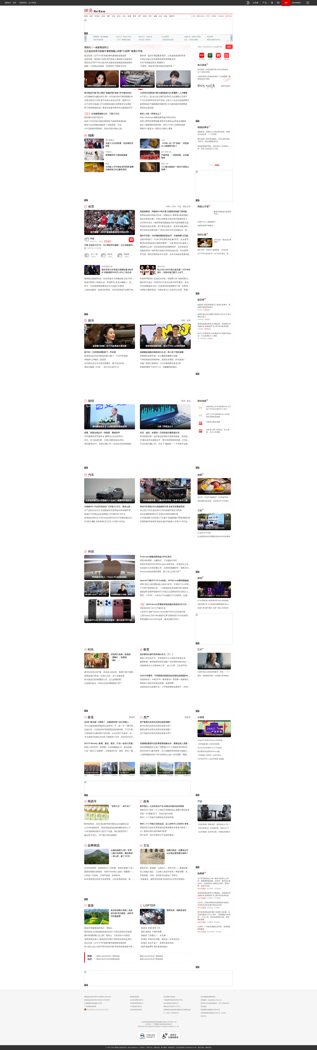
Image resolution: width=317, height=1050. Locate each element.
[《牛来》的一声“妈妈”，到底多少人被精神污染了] (150, 143)
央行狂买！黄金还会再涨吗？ (222, 241)
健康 (155, 16)
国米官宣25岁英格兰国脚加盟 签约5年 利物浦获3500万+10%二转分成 (117, 271)
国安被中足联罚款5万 (93, 117)
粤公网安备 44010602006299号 (97, 1010)
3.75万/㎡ (132, 775)
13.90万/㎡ (187, 775)
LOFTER (149, 905)
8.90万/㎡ (97, 775)
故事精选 (94, 845)
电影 (183, 320)
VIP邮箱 (213, 16)
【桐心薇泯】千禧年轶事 (151, 932)
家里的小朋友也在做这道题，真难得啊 (157, 683)
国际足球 (187, 206)
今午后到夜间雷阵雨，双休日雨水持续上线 (103, 129)
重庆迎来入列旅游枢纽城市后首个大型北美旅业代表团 (108, 932)
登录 (286, 3)
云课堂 (201, 717)
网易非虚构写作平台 (213, 40)
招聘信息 (157, 1047)
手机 (142, 604)
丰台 (103, 775)
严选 (200, 801)
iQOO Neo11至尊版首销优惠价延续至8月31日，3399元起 (167, 604)
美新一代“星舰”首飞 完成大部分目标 (156, 814)
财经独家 (202, 401)
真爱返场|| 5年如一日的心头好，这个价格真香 (104, 676)
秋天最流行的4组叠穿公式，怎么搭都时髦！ (103, 679)
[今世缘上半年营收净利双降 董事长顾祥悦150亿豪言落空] (94, 167)
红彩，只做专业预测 (191, 40)
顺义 (120, 775)
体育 (91, 16)
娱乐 (119, 16)
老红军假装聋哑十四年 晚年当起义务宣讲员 (159, 56)
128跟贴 (217, 908)
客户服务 (164, 1047)
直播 (129, 16)
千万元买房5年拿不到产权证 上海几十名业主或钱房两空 (164, 100)
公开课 (207, 16)
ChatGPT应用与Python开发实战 (210, 740)
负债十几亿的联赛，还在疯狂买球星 (119, 144)
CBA (174, 206)
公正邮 (193, 16)
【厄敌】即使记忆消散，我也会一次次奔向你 (160, 939)
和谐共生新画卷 (147, 108)
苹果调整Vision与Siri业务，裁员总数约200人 (160, 619)
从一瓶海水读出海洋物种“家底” (153, 831)
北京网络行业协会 (169, 997)
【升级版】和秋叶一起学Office (209, 755)
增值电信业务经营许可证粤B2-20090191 (97, 997)
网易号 (171, 16)
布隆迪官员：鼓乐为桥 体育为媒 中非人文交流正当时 (163, 66)
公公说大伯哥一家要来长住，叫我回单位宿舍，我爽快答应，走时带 (214, 154)
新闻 (86, 16)
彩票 (103, 16)
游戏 (200, 578)
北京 (160, 16)
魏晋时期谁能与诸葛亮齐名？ (222, 213)
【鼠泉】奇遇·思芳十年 (150, 928)
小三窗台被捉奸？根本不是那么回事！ (175, 168)
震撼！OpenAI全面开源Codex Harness (164, 129)
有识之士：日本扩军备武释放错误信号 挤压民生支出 (163, 63)
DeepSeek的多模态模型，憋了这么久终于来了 (160, 572)
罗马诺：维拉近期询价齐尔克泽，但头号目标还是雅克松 (164, 254)
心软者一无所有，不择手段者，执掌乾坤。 (103, 875)
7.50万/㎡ (114, 775)
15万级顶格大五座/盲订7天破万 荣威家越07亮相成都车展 (165, 518)
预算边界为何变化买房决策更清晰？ (156, 729)
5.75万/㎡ (170, 775)
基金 (189, 401)
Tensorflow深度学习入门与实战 (210, 748)
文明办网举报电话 (136, 1010)
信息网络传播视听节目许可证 (210, 1010)
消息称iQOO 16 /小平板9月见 (153, 608)
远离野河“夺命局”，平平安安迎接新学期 (101, 66)
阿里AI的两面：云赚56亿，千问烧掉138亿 (164, 117)
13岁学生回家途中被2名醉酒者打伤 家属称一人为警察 (163, 93)
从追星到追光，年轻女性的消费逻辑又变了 (103, 683)
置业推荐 (210, 37)
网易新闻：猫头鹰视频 (100, 37)
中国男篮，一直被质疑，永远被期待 (175, 156)
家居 (145, 16)
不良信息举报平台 (136, 1006)
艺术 (200, 649)
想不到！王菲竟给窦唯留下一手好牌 (161, 125)
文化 (124, 16)
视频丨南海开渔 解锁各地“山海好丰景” (101, 59)
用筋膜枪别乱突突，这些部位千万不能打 (213, 501)
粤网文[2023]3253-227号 (171, 1006)
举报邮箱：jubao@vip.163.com (211, 1000)
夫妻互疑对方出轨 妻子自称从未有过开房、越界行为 (107, 100)
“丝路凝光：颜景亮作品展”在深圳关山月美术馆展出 (162, 879)
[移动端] (248, 2)
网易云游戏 (200, 16)
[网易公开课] (256, 2)
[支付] (272, 2)
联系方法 (149, 1047)
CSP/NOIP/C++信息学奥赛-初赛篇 (211, 759)
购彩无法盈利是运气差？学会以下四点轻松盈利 (166, 121)
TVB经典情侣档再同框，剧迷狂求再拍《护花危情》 (162, 360)
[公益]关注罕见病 (204, 533)
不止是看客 (165, 37)
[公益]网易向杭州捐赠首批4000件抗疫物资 (214, 536)
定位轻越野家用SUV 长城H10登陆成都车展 (159, 514)
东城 (176, 775)
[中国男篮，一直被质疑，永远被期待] (150, 155)
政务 (165, 16)
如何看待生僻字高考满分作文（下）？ (157, 654)
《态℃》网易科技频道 (123, 40)
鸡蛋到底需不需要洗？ (206, 226)
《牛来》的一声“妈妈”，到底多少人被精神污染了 (175, 144)
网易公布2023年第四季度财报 (107, 959)
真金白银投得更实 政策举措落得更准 (100, 56)
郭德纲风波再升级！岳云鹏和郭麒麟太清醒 (159, 356)
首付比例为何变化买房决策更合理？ (156, 726)
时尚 (91, 649)
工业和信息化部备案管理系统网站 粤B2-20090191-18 (158, 1022)
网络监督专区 (225, 10)
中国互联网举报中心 (136, 1003)
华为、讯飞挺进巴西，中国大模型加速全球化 (104, 440)
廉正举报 (201, 1047)
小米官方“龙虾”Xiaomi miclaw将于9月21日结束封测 (162, 612)
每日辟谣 (202, 65)
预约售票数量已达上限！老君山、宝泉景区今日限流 (107, 935)
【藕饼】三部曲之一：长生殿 (153, 935)
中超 (179, 206)
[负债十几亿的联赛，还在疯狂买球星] (94, 143)
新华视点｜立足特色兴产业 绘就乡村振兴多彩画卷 (162, 806)
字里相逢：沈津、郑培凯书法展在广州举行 (159, 875)
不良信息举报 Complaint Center (186, 1047)
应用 (14, 3)
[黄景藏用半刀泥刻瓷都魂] (94, 155)
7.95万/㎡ (153, 775)
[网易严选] (265, 2)
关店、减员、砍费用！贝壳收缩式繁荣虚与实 (160, 433)
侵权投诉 (208, 1047)
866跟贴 (217, 922)
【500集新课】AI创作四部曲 (208, 744)
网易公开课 (203, 206)
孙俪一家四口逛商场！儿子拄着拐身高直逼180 (160, 363)
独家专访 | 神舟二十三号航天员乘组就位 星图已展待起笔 (164, 810)
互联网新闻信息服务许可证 (93, 1003)
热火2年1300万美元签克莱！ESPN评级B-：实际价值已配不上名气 (173, 271)
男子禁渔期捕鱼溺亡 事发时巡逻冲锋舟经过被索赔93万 (108, 108)
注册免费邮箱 (296, 3)
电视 (189, 320)
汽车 (150, 16)
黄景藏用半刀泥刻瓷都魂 (116, 155)
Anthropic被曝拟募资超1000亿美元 (156, 557)
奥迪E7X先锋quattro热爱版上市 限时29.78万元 (104, 514)
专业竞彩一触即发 (145, 40)
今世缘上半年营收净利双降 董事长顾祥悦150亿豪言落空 (120, 168)
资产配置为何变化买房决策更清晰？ (156, 722)
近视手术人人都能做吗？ (207, 222)
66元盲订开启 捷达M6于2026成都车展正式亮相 (161, 510)
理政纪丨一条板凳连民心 (96, 47)
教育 (134, 16)
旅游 (91, 905)
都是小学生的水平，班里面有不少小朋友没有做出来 (162, 658)
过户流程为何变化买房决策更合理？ (156, 733)
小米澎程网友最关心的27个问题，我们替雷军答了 (106, 831)
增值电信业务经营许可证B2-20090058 (97, 1000)
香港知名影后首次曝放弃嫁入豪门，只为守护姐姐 (106, 356)
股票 (183, 401)
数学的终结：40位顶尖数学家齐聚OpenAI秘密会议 (106, 824)
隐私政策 (171, 1047)
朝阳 (85, 775)
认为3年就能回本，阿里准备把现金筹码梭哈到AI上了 (107, 828)
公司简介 (142, 1047)
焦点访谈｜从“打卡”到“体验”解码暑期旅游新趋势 (105, 943)
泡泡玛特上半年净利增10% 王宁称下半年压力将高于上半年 (218, 408)
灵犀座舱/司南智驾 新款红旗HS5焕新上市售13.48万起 (163, 521)
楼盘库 (188, 717)
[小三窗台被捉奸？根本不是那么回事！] (150, 167)
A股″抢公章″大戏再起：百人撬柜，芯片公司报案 (217, 431)
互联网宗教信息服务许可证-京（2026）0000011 (214, 1014)
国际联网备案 (134, 997)
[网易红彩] (131, 239)
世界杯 (97, 16)
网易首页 (8, 3)
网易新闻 (95, 10)
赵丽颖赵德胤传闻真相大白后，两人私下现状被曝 (162, 352)
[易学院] (206, 86)
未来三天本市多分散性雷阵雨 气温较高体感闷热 (105, 121)
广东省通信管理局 (90, 1006)
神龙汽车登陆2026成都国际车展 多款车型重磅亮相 (162, 507)
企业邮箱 (221, 16)
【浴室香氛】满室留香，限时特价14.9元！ (214, 824)
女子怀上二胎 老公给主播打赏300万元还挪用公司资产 (163, 97)
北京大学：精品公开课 (123, 37)
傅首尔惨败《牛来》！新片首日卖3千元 (101, 367)
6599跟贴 (217, 898)
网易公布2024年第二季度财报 (107, 956)
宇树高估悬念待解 (213, 422)
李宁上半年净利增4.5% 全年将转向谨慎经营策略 (218, 415)
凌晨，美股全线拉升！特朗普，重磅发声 (163, 114)
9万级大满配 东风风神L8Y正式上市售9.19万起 (104, 521)
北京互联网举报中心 (136, 1000)
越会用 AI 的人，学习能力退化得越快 (100, 835)
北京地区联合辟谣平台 (170, 1003)
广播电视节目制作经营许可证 (173, 1000)
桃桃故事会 (203, 127)
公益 (200, 510)
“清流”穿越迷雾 (98, 40)
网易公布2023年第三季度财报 (151, 959)
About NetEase (133, 1047)
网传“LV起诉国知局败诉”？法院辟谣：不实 (102, 125)
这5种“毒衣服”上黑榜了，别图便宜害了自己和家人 (106, 722)
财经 (108, 16)
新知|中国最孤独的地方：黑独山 (98, 928)
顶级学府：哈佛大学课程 (192, 37)
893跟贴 (218, 932)
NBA (168, 206)
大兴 (158, 775)
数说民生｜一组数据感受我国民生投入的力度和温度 (107, 63)
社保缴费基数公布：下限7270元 (105, 114)
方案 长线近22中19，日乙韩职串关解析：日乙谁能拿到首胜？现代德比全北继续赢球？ (109, 245)
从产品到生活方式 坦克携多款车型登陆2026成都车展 (107, 510)
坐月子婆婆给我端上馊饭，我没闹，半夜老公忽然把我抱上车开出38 (214, 140)
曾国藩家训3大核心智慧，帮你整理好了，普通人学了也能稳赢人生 (214, 133)
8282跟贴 (217, 888)
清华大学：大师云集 (145, 37)
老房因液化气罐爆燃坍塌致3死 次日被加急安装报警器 (163, 104)
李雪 (92, 239)
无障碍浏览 (23, 3)
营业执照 (204, 1006)
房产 (139, 16)
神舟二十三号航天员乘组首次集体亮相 (157, 817)
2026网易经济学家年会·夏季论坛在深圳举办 (103, 436)
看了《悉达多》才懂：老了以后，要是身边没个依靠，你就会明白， (214, 147)
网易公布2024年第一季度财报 (151, 956)
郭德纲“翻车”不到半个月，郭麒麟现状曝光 (158, 367)
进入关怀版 (32, 3)
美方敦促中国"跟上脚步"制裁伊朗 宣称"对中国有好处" (108, 93)
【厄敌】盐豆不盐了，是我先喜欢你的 (157, 943)
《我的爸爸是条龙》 (168, 40)
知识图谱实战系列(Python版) (209, 751)
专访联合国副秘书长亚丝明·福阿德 (155, 59)
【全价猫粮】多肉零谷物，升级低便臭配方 (214, 832)
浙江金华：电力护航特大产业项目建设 (157, 835)
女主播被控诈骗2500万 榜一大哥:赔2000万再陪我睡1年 (108, 97)
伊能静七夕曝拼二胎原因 (95, 360)
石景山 (142, 775)
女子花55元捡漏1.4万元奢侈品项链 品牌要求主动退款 (107, 104)
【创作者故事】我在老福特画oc (154, 947)
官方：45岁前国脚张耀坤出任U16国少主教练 (104, 286)
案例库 (132, 717)
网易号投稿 (225, 86)
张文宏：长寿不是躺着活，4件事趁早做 (213, 497)
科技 (113, 16)
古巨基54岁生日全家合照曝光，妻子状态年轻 (104, 363)
